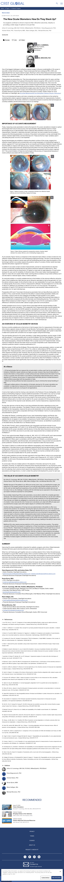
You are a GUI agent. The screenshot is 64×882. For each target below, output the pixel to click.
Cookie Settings (45, 877)
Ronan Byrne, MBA (12, 782)
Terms (32, 836)
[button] (7, 620)
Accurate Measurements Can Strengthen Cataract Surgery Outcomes (40, 93)
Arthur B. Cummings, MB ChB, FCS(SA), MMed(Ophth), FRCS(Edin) (27, 768)
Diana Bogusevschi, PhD (14, 773)
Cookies (32, 840)
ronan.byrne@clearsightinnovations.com (15, 582)
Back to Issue (6, 12)
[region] (32, 875)
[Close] (60, 871)
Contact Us (34, 864)
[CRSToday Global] (12, 3)
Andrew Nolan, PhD (12, 778)
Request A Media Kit (32, 849)
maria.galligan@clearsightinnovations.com (15, 600)
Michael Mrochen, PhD (13, 792)
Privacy (32, 831)
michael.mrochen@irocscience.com (13, 610)
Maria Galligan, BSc (12, 787)
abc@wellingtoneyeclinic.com (11, 592)
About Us (32, 845)
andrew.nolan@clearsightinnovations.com (43, 573)
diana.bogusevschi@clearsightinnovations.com (16, 573)
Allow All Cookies (56, 877)
